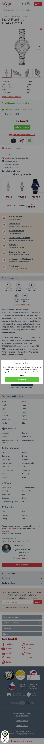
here (38, 372)
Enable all (22, 379)
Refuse (22, 375)
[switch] (5, 741)
